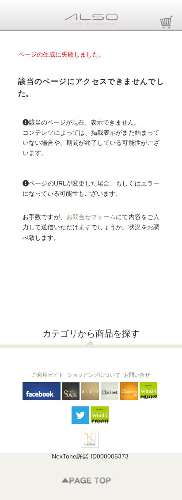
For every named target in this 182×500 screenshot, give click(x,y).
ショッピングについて (93, 375)
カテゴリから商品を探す (91, 333)
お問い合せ (137, 375)
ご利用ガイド (48, 375)
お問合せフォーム (91, 216)
